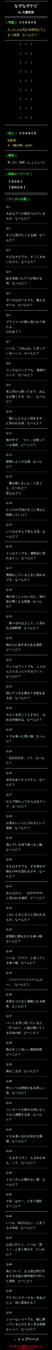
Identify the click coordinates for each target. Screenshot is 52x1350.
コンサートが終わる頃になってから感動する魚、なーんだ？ (25, 1114)
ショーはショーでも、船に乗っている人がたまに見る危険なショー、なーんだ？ (25, 1324)
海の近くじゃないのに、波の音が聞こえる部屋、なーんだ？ (25, 601)
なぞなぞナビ (26, 6)
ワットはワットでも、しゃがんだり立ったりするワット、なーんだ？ (26, 671)
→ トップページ (26, 1339)
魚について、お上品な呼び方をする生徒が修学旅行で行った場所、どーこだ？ (25, 1276)
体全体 (15, 181)
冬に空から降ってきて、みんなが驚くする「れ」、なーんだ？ (25, 396)
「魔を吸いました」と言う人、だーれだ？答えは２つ (24, 488)
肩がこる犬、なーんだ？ (22, 1071)
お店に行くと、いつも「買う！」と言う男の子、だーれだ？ (25, 1249)
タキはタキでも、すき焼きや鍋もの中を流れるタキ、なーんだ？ (26, 871)
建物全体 (17, 187)
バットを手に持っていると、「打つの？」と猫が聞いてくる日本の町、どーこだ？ (25, 1027)
